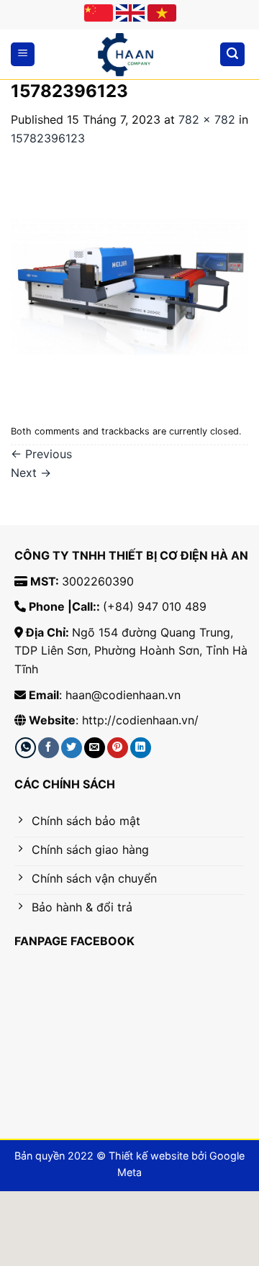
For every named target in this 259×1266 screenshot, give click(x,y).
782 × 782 (206, 119)
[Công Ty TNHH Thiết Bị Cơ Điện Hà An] (125, 54)
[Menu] (23, 54)
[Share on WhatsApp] (25, 747)
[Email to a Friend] (94, 747)
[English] (130, 13)
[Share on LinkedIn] (140, 747)
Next (31, 472)
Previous (41, 454)
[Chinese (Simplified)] (98, 13)
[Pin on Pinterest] (117, 747)
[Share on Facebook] (48, 747)
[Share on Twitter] (71, 747)
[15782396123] (129, 282)
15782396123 (48, 138)
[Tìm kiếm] (232, 54)
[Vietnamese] (162, 13)
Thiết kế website (148, 1155)
